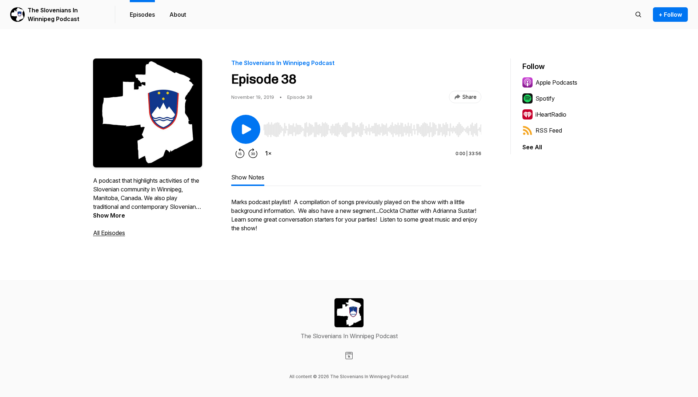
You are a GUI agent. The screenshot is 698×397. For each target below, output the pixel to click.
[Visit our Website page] (349, 355)
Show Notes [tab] (247, 177)
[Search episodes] (638, 14)
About (177, 14)
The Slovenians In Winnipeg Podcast (53, 15)
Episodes (142, 14)
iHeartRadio (550, 114)
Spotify (545, 98)
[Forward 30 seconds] (253, 153)
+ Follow (670, 14)
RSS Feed (548, 130)
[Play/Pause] (245, 129)
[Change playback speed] (268, 153)
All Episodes (109, 232)
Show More (109, 215)
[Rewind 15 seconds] (240, 153)
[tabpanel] (356, 219)
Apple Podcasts (556, 82)
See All (532, 147)
